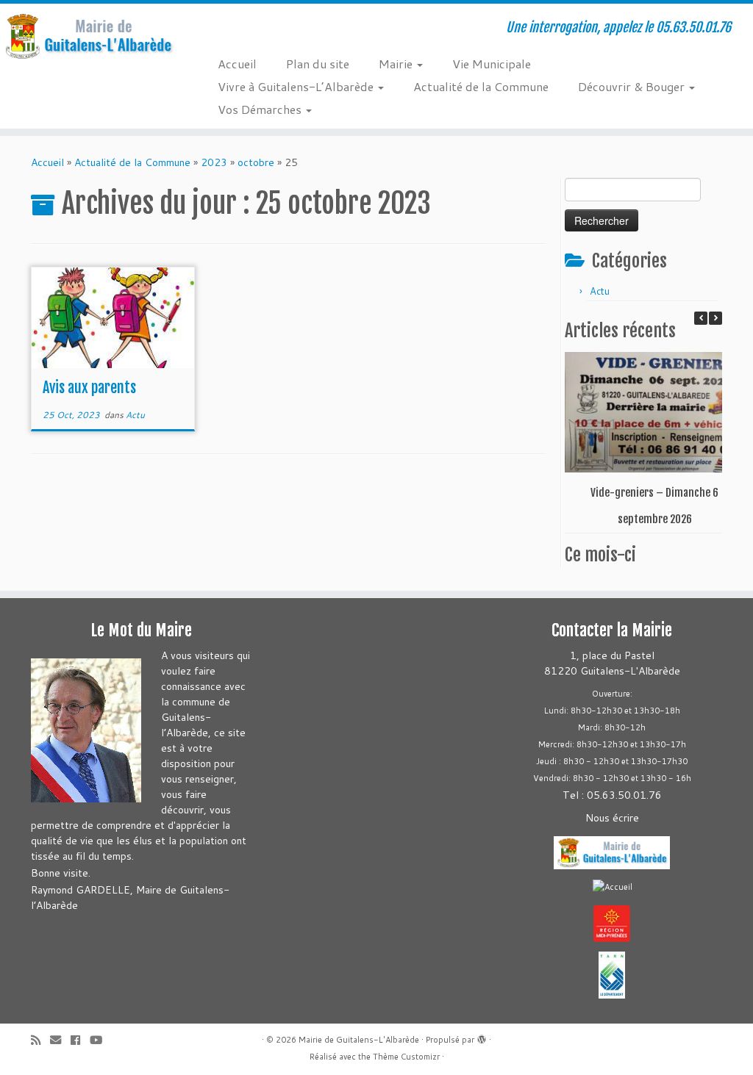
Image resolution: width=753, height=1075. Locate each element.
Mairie (397, 63)
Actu (135, 415)
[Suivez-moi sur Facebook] (80, 1040)
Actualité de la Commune (481, 86)
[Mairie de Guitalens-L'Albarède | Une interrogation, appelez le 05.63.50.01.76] (88, 36)
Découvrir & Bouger (633, 86)
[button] (715, 318)
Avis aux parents (89, 387)
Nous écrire (612, 817)
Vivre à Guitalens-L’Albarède (297, 86)
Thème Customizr (406, 1057)
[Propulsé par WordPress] (482, 1037)
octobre (256, 162)
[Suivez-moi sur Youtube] (101, 1040)
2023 (214, 162)
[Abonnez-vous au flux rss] (40, 1040)
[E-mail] (60, 1040)
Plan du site (317, 63)
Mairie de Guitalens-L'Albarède (359, 1040)
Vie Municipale (491, 63)
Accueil (237, 63)
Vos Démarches (261, 109)
